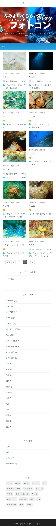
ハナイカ (16, 214)
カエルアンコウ (13, 489)
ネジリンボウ (12, 124)
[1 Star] (4, 81)
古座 (33, 88)
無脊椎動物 (11, 504)
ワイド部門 (10, 358)
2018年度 (9, 318)
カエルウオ (11, 85)
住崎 (38, 127)
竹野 (50, 214)
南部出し (12, 217)
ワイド (35, 494)
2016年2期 (10, 306)
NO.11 (6, 77)
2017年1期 (10, 312)
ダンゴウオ (37, 214)
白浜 (7, 415)
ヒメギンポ (11, 177)
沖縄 (33, 164)
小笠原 (8, 387)
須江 (7, 427)
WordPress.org (11, 464)
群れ (38, 88)
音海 (7, 421)
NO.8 (31, 245)
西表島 (14, 88)
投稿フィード (11, 452)
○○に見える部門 (12, 329)
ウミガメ (36, 162)
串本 (33, 127)
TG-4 (17, 483)
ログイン (9, 447)
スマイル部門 (11, 347)
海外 (7, 404)
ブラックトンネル (39, 85)
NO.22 (32, 116)
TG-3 (9, 483)
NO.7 (31, 154)
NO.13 (32, 77)
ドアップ (39, 489)
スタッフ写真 (11, 341)
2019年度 (9, 324)
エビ (45, 483)
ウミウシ (42, 253)
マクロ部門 (10, 352)
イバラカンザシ (19, 253)
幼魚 (32, 499)
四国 (7, 381)
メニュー (29, 3)
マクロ (18, 85)
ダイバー (44, 162)
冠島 (24, 177)
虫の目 (19, 217)
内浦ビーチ (11, 499)
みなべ (9, 214)
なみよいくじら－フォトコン (31, 524)
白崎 (7, 410)
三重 (7, 364)
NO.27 (6, 116)
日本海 (8, 392)
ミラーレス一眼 (22, 494)
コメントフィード (12, 458)
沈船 (39, 499)
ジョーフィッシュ (39, 124)
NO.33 (6, 206)
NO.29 (6, 169)
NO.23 (32, 206)
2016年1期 (10, 301)
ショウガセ (28, 489)
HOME (3, 46)
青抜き (29, 504)
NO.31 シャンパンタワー (14, 245)
